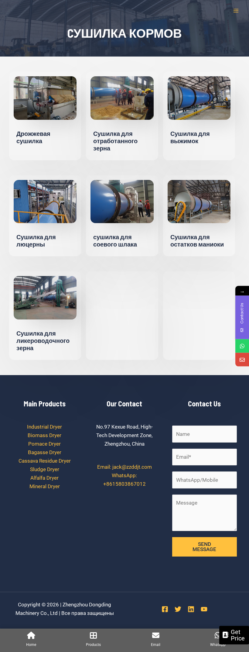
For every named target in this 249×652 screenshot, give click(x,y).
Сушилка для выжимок (190, 137)
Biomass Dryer (44, 435)
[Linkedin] (191, 609)
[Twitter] (178, 609)
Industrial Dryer (44, 427)
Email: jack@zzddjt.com (124, 467)
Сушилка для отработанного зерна (115, 141)
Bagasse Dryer (44, 452)
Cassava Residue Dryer (45, 461)
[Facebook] (165, 609)
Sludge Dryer (44, 469)
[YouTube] (204, 609)
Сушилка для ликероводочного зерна (43, 340)
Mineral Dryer (44, 486)
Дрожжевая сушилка (33, 137)
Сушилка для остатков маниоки (197, 240)
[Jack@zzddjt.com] (242, 359)
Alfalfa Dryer (44, 478)
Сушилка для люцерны (36, 240)
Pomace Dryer (44, 444)
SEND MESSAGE (204, 546)
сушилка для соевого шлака (115, 240)
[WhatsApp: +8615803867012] (242, 346)
